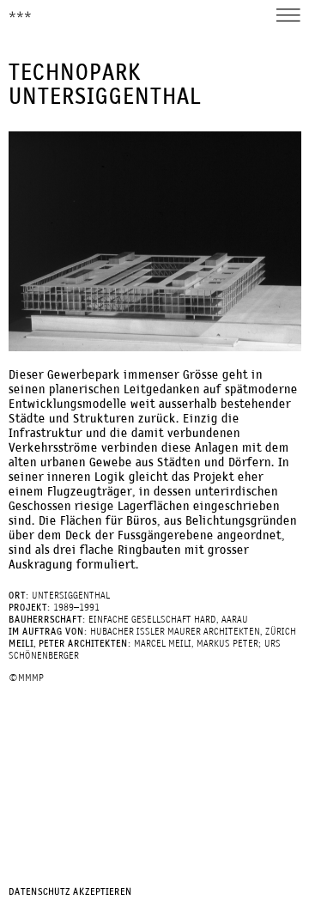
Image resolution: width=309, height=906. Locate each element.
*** (20, 16)
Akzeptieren (102, 892)
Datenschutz (39, 892)
